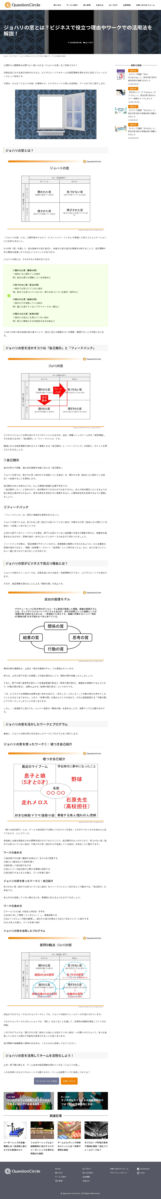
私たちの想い (88, 1172)
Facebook (144, 1168)
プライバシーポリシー (119, 1172)
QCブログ (87, 1168)
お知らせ (86, 1180)
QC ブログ (89, 42)
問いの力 (59, 1172)
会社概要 (86, 1176)
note (142, 1172)
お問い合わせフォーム (119, 1168)
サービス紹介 (60, 1176)
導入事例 (59, 1180)
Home (58, 1168)
